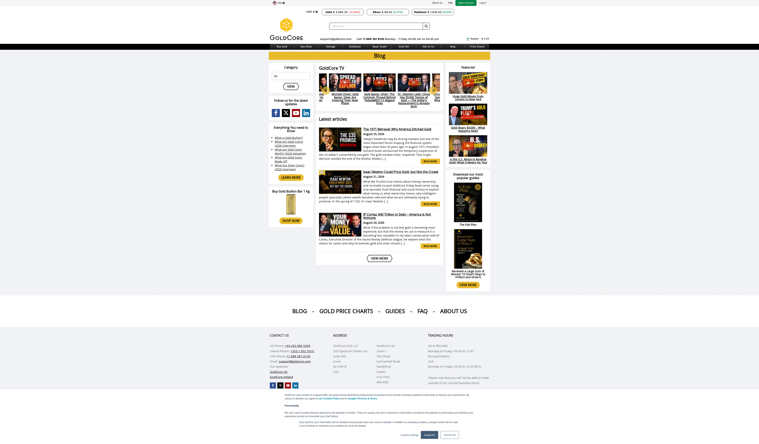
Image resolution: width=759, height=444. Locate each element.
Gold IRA (404, 46)
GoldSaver (355, 46)
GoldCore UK (278, 372)
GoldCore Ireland (281, 377)
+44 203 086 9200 (297, 346)
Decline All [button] (450, 434)
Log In (483, 3)
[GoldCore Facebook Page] (276, 113)
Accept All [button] (429, 434)
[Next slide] (433, 90)
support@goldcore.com (335, 38)
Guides (395, 311)
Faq (422, 311)
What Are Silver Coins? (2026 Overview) (289, 167)
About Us (437, 3)
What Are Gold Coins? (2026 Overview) (289, 143)
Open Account (466, 3)
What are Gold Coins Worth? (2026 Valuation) (290, 151)
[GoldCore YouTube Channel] (296, 113)
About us (453, 311)
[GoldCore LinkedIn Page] (306, 113)
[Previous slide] (326, 90)
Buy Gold (282, 46)
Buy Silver (306, 46)
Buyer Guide (380, 46)
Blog (452, 46)
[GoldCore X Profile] (286, 113)
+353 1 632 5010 (302, 351)
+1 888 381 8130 (374, 38)
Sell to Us (428, 46)
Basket (480, 38)
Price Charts (477, 46)
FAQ (450, 3)
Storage (330, 46)
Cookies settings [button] (409, 434)
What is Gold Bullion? (289, 138)
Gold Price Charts (346, 311)
